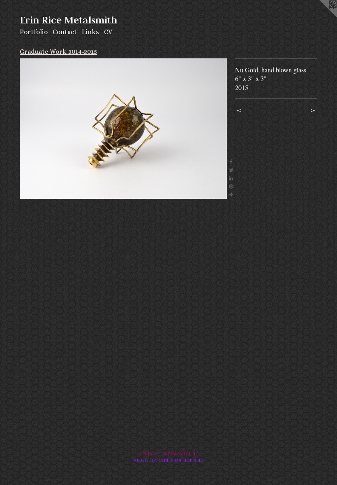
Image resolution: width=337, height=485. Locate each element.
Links (90, 32)
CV (108, 32)
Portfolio (34, 32)
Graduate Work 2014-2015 (58, 51)
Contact (65, 32)
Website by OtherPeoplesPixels (168, 460)
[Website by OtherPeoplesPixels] (320, 16)
